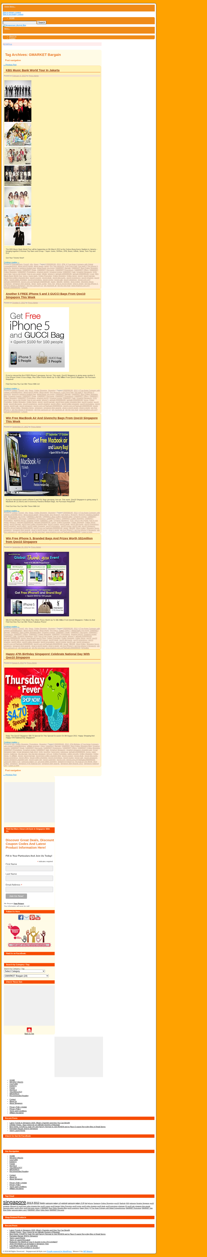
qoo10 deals (47, 278)
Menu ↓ (12, 6)
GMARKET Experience (64, 270)
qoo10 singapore (70, 280)
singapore (8, 284)
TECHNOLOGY (16, 1092)
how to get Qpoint (19, 274)
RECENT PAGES (16, 1082)
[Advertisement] (29, 802)
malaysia (13, 754)
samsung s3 (14, 1206)
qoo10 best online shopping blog (16, 278)
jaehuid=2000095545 (63, 274)
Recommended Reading (19, 1096)
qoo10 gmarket (87, 278)
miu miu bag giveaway (36, 754)
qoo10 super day (35, 760)
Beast (46, 266)
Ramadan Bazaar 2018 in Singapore (24, 1129)
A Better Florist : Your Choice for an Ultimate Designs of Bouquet (35, 1125)
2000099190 (51, 264)
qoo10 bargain (89, 276)
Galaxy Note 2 (64, 630)
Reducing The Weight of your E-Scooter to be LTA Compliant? (34, 1242)
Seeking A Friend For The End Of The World (75, 762)
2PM (63, 264)
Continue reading (11, 262)
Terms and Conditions (18, 1111)
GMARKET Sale (69, 272)
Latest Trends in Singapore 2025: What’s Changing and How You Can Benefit (40, 1123)
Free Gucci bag (71, 266)
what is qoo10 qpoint (64, 284)
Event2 (26, 264)
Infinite (44, 274)
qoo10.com (61, 760)
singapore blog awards (21, 284)
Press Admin (34, 76)
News (36, 264)
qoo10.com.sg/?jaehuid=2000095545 (47, 406)
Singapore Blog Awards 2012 (71, 764)
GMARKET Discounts (45, 270)
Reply (24, 287)
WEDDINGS (14, 1094)
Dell (86, 1203)
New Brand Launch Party (36, 638)
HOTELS (13, 1090)
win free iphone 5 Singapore (15, 286)
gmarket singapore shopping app (79, 750)
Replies (85, 648)
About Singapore (16, 1103)
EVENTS (13, 1086)
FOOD (12, 1088)
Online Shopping (59, 276)
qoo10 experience (73, 278)
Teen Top (51, 284)
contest (14, 390)
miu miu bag (22, 754)
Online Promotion (45, 276)
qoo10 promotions (35, 280)
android (64, 1203)
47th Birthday (75, 744)
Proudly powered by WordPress (59, 1251)
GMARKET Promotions (27, 272)
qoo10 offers (56, 404)
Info (31, 264)
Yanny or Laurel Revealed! (20, 1240)
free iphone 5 (92, 266)
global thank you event (45, 268)
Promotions (33, 744)
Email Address (14, 884)
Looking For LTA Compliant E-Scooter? (25, 1248)
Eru (51, 266)
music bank (33, 276)
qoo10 (80, 276)
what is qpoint (78, 284)
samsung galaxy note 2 (19, 1210)
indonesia (64, 752)
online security (73, 754)
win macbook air (50, 286)
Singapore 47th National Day (30, 764)
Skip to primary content (12, 12)
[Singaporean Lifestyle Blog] (14, 25)
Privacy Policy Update (18, 1107)
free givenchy (59, 266)
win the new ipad (63, 286)
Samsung (97, 1203)
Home (6, 6)
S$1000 (59, 282)
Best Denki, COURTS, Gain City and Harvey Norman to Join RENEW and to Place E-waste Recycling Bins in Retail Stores (58, 1127)
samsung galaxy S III (12, 762)
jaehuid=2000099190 (81, 274)
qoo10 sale (58, 280)
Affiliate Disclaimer (17, 1113)
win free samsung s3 (35, 286)
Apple (42, 1203)
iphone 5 (51, 274)
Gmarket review (55, 272)
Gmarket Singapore (84, 272)
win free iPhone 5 (91, 284)
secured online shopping (47, 762)
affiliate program (33, 746)
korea (25, 276)
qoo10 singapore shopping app (16, 760)
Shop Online (75, 282)
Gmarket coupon (15, 270)
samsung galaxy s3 (29, 762)
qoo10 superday (49, 760)
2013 (59, 264)
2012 (76, 390)
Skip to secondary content (13, 14)
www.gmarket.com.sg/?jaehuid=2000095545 (63, 532)
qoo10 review (48, 280)
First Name (11, 864)
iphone (90, 1203)
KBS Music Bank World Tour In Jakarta (33, 70)
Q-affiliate (13, 756)
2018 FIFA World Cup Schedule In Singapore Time (29, 1244)
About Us (12, 36)
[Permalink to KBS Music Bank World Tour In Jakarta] (18, 245)
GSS (95, 272)
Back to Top (29, 1034)
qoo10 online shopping (18, 280)
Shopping (51, 390)
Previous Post (9, 65)
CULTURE (14, 1084)
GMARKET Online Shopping (73, 518)
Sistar (33, 284)
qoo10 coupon (35, 278)
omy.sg (49, 754)
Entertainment (17, 264)
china (42, 746)
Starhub (122, 1203)
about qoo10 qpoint (25, 266)
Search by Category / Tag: (14, 969)
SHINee (66, 282)
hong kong (55, 752)
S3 (126, 1206)
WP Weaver (88, 1251)
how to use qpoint (34, 274)
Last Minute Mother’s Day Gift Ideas (24, 1246)
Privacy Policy (15, 1109)
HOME (12, 18)
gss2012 (47, 752)
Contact (12, 38)
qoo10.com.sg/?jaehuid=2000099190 (35, 282)
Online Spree (72, 276)
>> (11, 44)
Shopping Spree (87, 282)
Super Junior (42, 284)
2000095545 (59, 744)
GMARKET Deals (29, 270)
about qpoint (38, 266)
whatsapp (121, 1206)
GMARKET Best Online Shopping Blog (57, 517)
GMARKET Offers (81, 270)
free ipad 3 (82, 266)
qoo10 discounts (59, 278)
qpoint (53, 282)
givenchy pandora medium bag (24, 268)
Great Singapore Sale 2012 (27, 752)
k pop (92, 274)
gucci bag (7, 274)
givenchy (7, 268)
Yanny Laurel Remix (17, 1130)
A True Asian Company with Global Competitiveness (107, 1208)
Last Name (11, 874)
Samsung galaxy (8, 1208)
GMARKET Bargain (63, 268)
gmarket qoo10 (43, 272)
